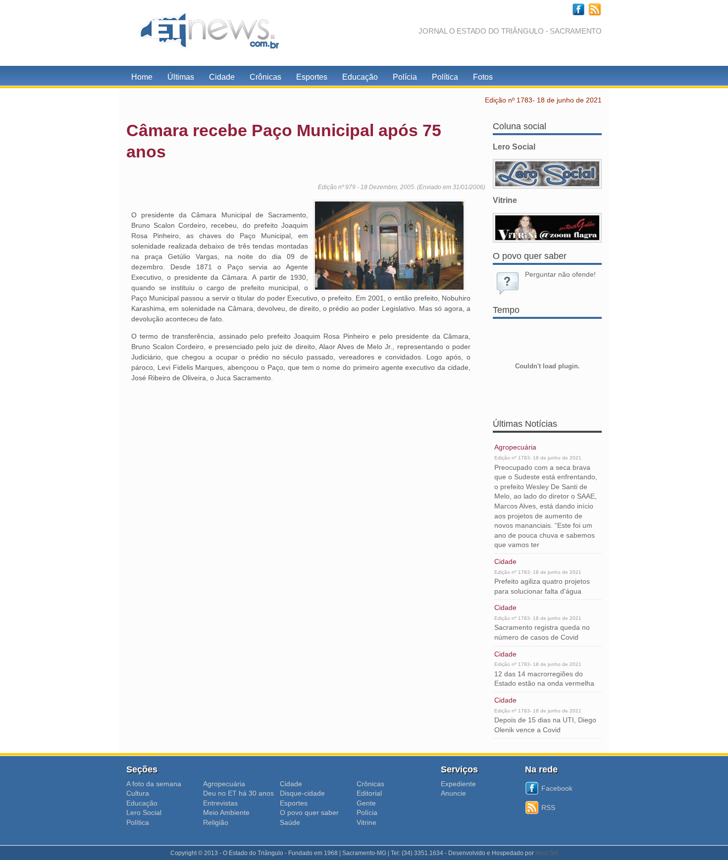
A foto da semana (153, 784)
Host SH (546, 853)
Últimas (180, 77)
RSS (548, 807)
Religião (215, 822)
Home (142, 77)
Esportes (311, 77)
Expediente (458, 784)
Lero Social (143, 812)
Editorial (369, 793)
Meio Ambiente (226, 812)
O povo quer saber (309, 812)
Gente (366, 803)
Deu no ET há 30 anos (238, 793)
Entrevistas (220, 803)
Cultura (137, 793)
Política (445, 77)
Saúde (290, 822)
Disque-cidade (302, 793)
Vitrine (366, 822)
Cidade (222, 77)
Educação (360, 77)
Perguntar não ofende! (560, 274)
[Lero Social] (547, 174)
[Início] (205, 33)
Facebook (556, 788)
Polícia (405, 77)
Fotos (483, 77)
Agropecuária (515, 447)
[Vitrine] (547, 228)
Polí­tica (137, 822)
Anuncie (453, 793)
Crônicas (265, 77)
